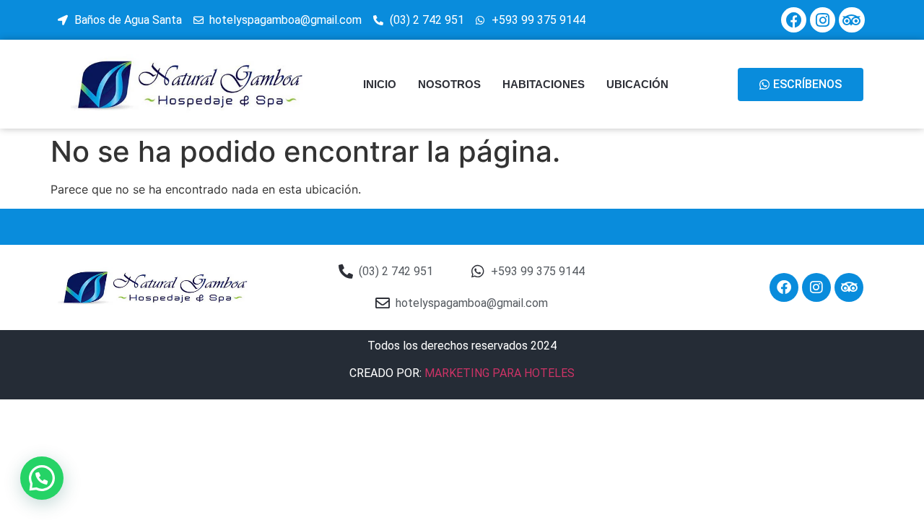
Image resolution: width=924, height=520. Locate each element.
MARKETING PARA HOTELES (499, 373)
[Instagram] (822, 19)
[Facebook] (793, 19)
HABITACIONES (543, 84)
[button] (42, 478)
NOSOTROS (449, 84)
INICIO (379, 84)
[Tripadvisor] (851, 19)
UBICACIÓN (637, 84)
